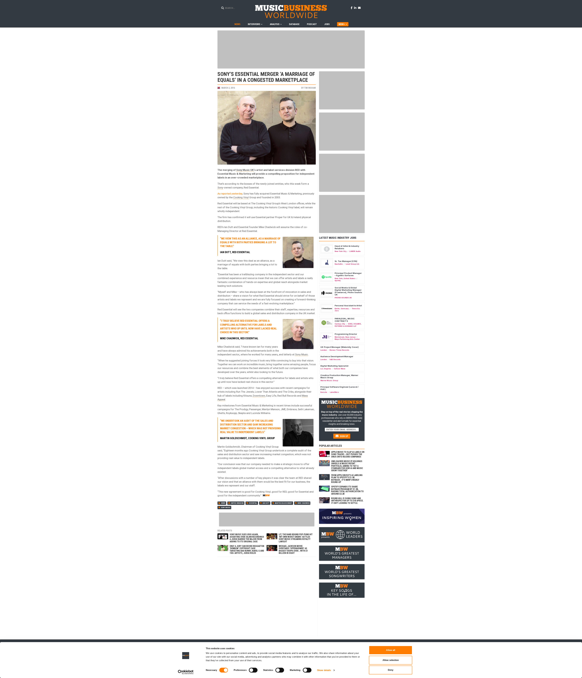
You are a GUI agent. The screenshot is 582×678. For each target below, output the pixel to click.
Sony (220, 187)
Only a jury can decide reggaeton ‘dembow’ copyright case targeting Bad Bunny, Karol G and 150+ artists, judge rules (247, 549)
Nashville (339, 264)
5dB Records (335, 359)
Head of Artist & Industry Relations (347, 247)
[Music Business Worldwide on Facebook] (352, 7)
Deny (390, 670)
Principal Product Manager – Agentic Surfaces (348, 274)
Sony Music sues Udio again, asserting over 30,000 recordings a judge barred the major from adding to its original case (247, 538)
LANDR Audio (355, 251)
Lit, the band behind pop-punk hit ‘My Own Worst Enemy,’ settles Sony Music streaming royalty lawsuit (296, 538)
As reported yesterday (229, 193)
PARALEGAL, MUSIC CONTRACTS (345, 319)
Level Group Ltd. (353, 264)
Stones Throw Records (339, 350)
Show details (324, 670)
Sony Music (301, 354)
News (237, 24)
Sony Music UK (245, 169)
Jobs (327, 24)
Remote (323, 392)
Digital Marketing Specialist (334, 366)
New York (339, 278)
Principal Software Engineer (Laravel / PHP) (339, 388)
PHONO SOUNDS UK (343, 298)
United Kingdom (237, 503)
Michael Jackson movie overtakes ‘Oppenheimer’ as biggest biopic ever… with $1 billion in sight (293, 549)
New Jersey (350, 337)
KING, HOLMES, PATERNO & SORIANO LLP (348, 325)
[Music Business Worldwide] (291, 11)
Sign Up (343, 436)
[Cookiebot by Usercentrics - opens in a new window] (185, 672)
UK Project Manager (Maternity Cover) (339, 347)
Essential (253, 503)
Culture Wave (339, 369)
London (323, 350)
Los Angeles (325, 369)
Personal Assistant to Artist (348, 305)
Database (294, 24)
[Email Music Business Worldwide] (359, 7)
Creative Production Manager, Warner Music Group (339, 376)
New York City (340, 251)
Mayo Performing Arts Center (347, 339)
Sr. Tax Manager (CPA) (346, 261)
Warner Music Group (329, 380)
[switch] (253, 670)
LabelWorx (334, 392)
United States (349, 278)
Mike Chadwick (303, 503)
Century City (340, 324)
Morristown (339, 337)
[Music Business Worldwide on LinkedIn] (355, 7)
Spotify (338, 280)
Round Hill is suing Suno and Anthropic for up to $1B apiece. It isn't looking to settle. (347, 500)
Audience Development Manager (336, 356)
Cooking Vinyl (241, 197)
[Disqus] (266, 596)
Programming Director (346, 334)
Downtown (259, 395)
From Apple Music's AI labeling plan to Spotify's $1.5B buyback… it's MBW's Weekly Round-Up (347, 478)
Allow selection (391, 660)
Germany (345, 308)
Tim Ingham (310, 88)
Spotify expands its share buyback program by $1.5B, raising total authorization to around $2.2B (347, 490)
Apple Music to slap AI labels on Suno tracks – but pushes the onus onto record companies (347, 454)
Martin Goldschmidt (283, 503)
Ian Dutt (266, 503)
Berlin (337, 308)
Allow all (390, 650)
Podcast (312, 24)
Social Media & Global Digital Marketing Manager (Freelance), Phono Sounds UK (348, 291)
